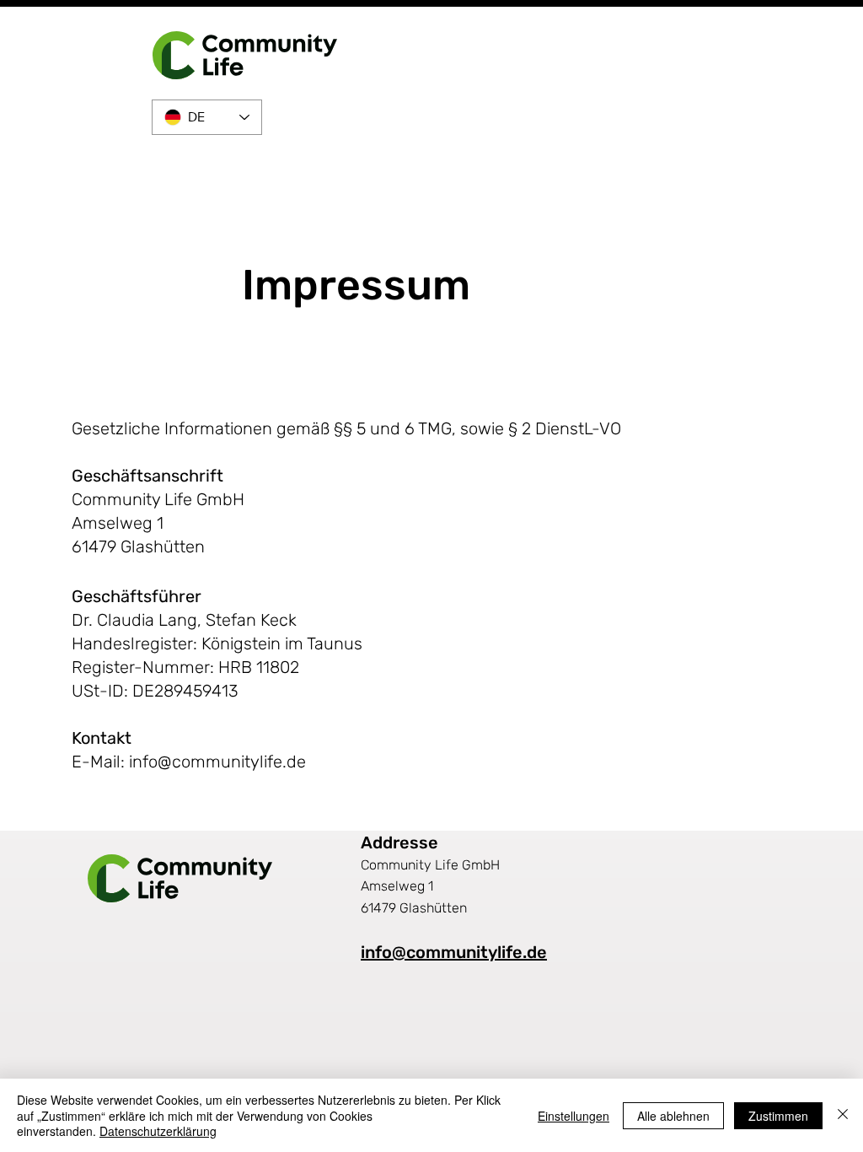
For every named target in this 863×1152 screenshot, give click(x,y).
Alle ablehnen (673, 1115)
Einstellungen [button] (573, 1115)
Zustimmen (778, 1115)
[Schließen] (843, 1115)
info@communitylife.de (217, 761)
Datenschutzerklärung (158, 1130)
